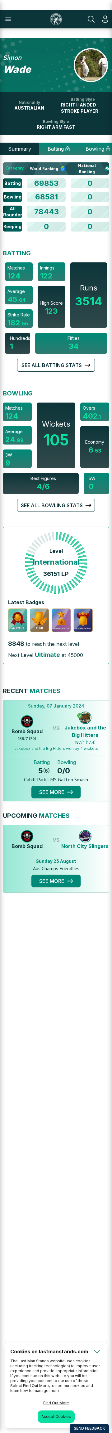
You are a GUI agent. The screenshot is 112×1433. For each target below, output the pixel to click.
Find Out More (56, 1403)
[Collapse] (97, 1351)
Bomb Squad (27, 731)
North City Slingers (85, 846)
